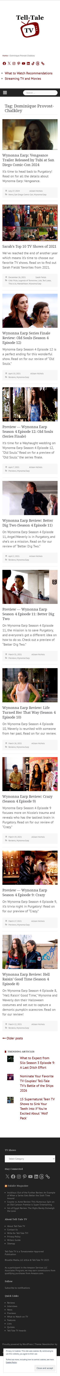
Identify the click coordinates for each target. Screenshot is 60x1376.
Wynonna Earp (40, 194)
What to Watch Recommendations (28, 73)
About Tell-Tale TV (16, 1226)
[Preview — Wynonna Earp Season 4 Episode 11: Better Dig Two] (30, 586)
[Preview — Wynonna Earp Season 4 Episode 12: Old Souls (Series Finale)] (30, 404)
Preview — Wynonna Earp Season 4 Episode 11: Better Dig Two (28, 614)
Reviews (12, 377)
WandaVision (22, 283)
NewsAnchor (48, 1344)
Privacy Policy (13, 1236)
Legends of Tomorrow (27, 280)
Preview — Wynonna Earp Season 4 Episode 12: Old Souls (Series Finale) (27, 431)
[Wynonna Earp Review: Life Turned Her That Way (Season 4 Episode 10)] (30, 685)
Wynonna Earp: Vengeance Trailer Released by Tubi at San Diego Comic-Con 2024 (28, 160)
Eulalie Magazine (18, 1186)
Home (5, 55)
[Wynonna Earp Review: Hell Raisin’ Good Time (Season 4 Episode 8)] (30, 951)
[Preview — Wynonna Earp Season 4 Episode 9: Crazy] (30, 867)
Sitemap (11, 1243)
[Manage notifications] (51, 1355)
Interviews (12, 1306)
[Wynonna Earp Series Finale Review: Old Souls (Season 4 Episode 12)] (30, 310)
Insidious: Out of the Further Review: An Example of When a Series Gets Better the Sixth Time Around (31, 1195)
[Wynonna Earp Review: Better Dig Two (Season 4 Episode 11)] (30, 497)
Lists (40, 280)
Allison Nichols (36, 191)
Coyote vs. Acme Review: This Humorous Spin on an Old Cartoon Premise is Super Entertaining (30, 1203)
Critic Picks (13, 280)
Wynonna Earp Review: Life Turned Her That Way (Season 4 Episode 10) (29, 712)
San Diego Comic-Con (23, 194)
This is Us (12, 283)
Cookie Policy (11, 1362)
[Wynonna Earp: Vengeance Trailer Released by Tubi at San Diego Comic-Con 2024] (30, 134)
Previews (12, 471)
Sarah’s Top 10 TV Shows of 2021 (29, 246)
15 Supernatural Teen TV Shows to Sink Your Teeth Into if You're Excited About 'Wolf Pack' (37, 1108)
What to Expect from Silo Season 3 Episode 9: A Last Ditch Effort (37, 1063)
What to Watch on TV (17, 1316)
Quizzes (11, 1327)
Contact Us (12, 1229)
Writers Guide (13, 1240)
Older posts (15, 1038)
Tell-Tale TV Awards (16, 1330)
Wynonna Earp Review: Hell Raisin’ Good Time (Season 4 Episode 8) (26, 979)
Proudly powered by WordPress (17, 1344)
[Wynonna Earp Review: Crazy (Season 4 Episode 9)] (30, 774)
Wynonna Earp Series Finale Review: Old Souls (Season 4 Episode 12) (26, 338)
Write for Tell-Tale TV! (17, 1233)
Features (11, 1320)
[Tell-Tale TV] (30, 25)
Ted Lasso (47, 280)
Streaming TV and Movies (23, 78)
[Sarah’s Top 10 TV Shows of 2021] (30, 222)
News (10, 194)
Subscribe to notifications (17, 1287)
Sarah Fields (41, 277)
